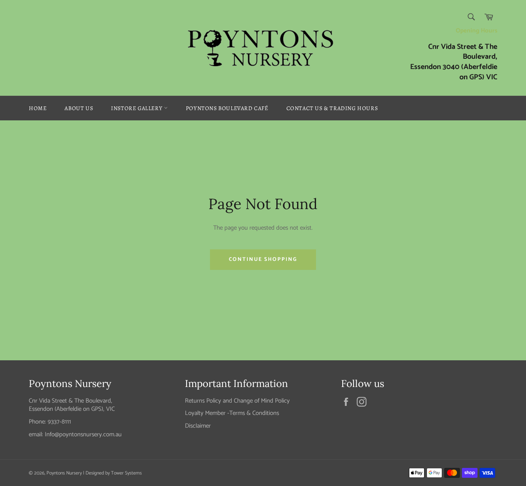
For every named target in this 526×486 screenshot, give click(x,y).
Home (37, 108)
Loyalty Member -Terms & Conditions (232, 413)
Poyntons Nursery (64, 473)
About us (79, 108)
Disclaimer (198, 426)
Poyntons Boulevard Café (227, 108)
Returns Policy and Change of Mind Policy (237, 401)
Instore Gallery (137, 108)
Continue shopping (263, 259)
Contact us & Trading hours (332, 108)
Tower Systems (126, 473)
